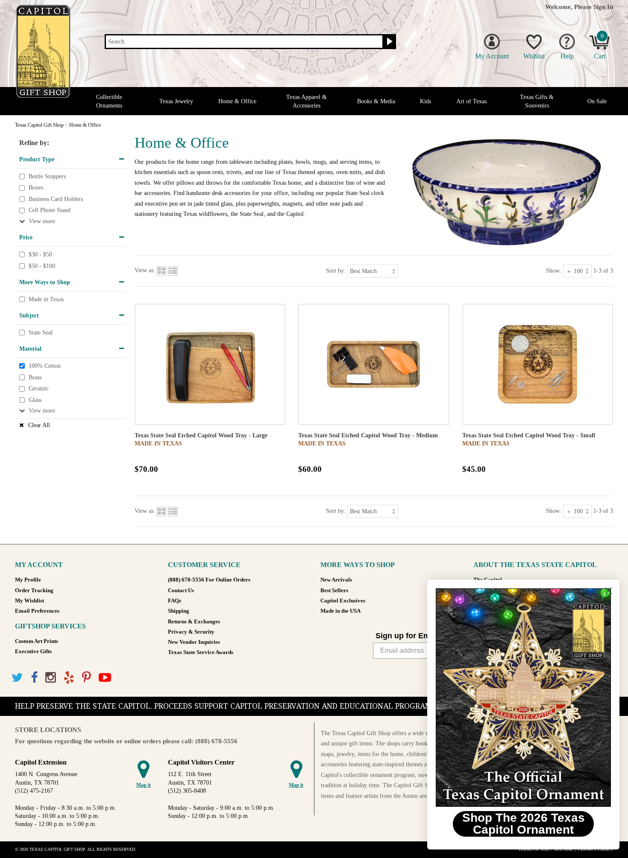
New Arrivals (336, 580)
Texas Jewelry (176, 101)
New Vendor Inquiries (194, 642)
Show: (553, 270)
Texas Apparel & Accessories (306, 101)
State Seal (41, 332)
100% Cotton (45, 366)
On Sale (597, 101)
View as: (145, 270)
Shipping (178, 611)
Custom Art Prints (36, 641)
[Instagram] (50, 678)
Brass (35, 377)
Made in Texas (46, 299)
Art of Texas (471, 101)
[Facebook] (34, 678)
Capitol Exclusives (342, 601)
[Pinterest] (86, 678)
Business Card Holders (56, 199)
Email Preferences (37, 611)
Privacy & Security (191, 632)
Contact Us (181, 590)
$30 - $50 (40, 254)
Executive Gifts (33, 651)
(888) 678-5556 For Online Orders (209, 580)
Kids (425, 101)
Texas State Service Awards (200, 652)
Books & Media (376, 101)
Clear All (39, 425)
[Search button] (388, 41)
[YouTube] (105, 678)
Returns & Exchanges (194, 622)
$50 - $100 (42, 266)
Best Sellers (334, 590)
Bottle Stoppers (47, 176)
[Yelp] (69, 678)
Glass (35, 400)
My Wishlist (29, 601)
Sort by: (336, 270)
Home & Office (237, 101)
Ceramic (39, 388)
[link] (523, 697)
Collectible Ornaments (109, 101)
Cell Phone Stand (49, 210)
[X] (17, 678)
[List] (173, 270)
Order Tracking (34, 590)
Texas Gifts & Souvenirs (537, 101)
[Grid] (161, 270)
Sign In (603, 6)
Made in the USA (340, 611)
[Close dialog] (608, 590)
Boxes (36, 187)
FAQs (174, 601)
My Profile (28, 580)
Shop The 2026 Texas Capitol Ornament (523, 823)
